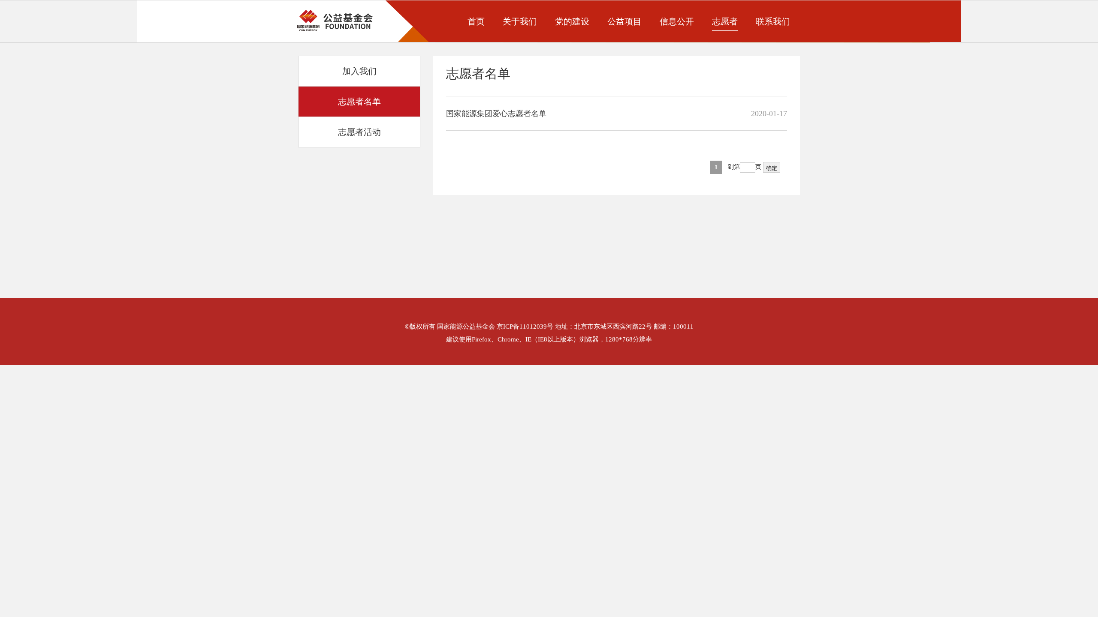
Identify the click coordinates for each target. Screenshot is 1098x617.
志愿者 (725, 21)
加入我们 (359, 71)
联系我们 (773, 21)
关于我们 (520, 21)
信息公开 (677, 21)
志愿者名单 (359, 101)
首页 (476, 21)
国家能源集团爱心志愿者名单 (496, 113)
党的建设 (572, 21)
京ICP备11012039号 (525, 326)
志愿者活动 (359, 132)
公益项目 (624, 21)
